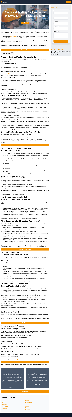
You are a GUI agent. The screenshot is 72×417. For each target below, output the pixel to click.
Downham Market (28, 407)
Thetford (27, 405)
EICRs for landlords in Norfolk (14, 73)
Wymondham (11, 359)
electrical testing (13, 36)
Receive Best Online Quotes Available (25, 145)
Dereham (27, 400)
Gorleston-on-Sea (28, 404)
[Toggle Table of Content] (11, 53)
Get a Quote (24, 22)
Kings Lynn (27, 409)
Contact (68, 1)
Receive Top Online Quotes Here (25, 249)
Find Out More (25, 322)
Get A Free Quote (25, 391)
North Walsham (5, 406)
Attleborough (4, 408)
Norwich (2, 359)
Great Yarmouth (28, 402)
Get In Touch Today (25, 49)
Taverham (6, 359)
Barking (16, 359)
